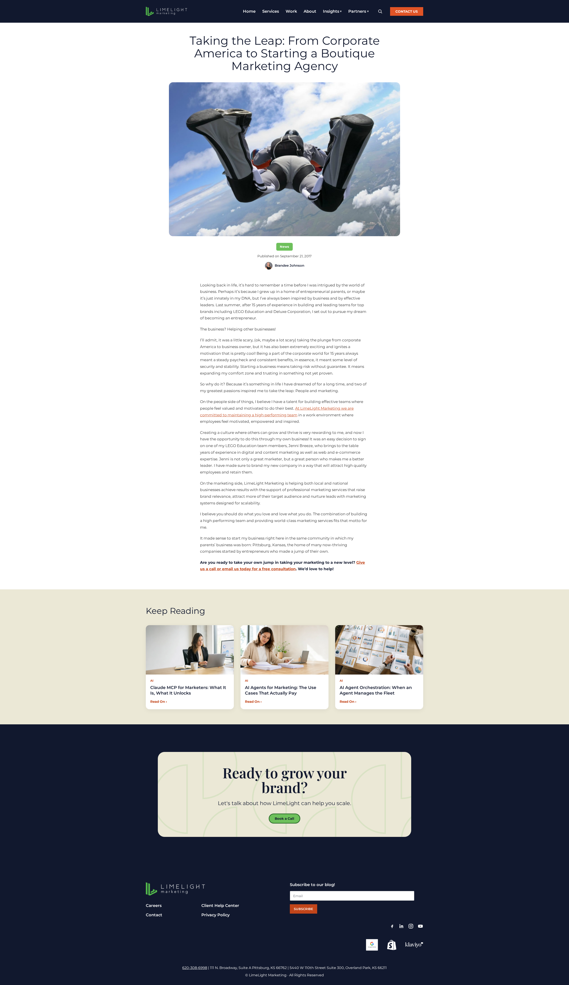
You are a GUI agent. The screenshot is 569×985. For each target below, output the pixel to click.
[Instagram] (411, 926)
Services (270, 11)
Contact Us (406, 11)
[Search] (380, 11)
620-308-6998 (194, 968)
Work (291, 11)
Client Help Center (220, 905)
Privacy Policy (215, 914)
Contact (154, 914)
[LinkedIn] (401, 926)
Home (249, 11)
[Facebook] (392, 926)
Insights (331, 11)
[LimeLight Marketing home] (166, 11)
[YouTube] (420, 926)
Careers (154, 905)
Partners (357, 11)
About (310, 11)
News (284, 247)
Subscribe (303, 909)
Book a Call (284, 818)
